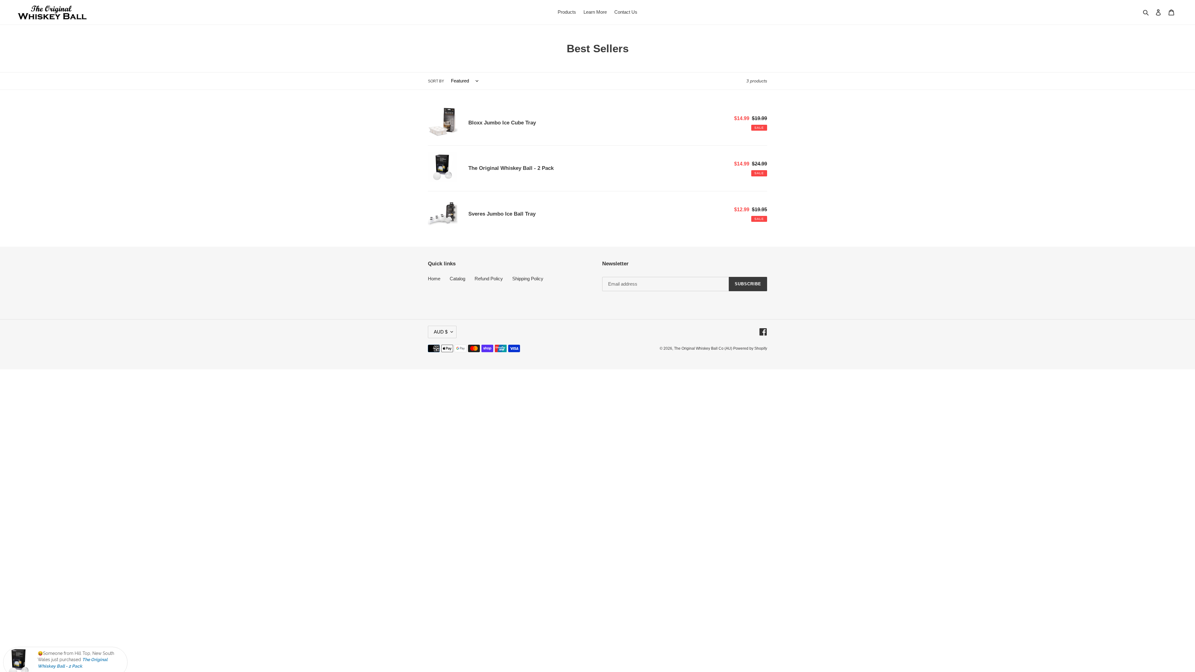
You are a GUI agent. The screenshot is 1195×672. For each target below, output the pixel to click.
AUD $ (441, 331)
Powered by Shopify (750, 348)
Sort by (436, 81)
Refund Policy (489, 278)
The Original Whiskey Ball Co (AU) (703, 348)
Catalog (457, 278)
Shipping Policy (527, 278)
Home (434, 278)
